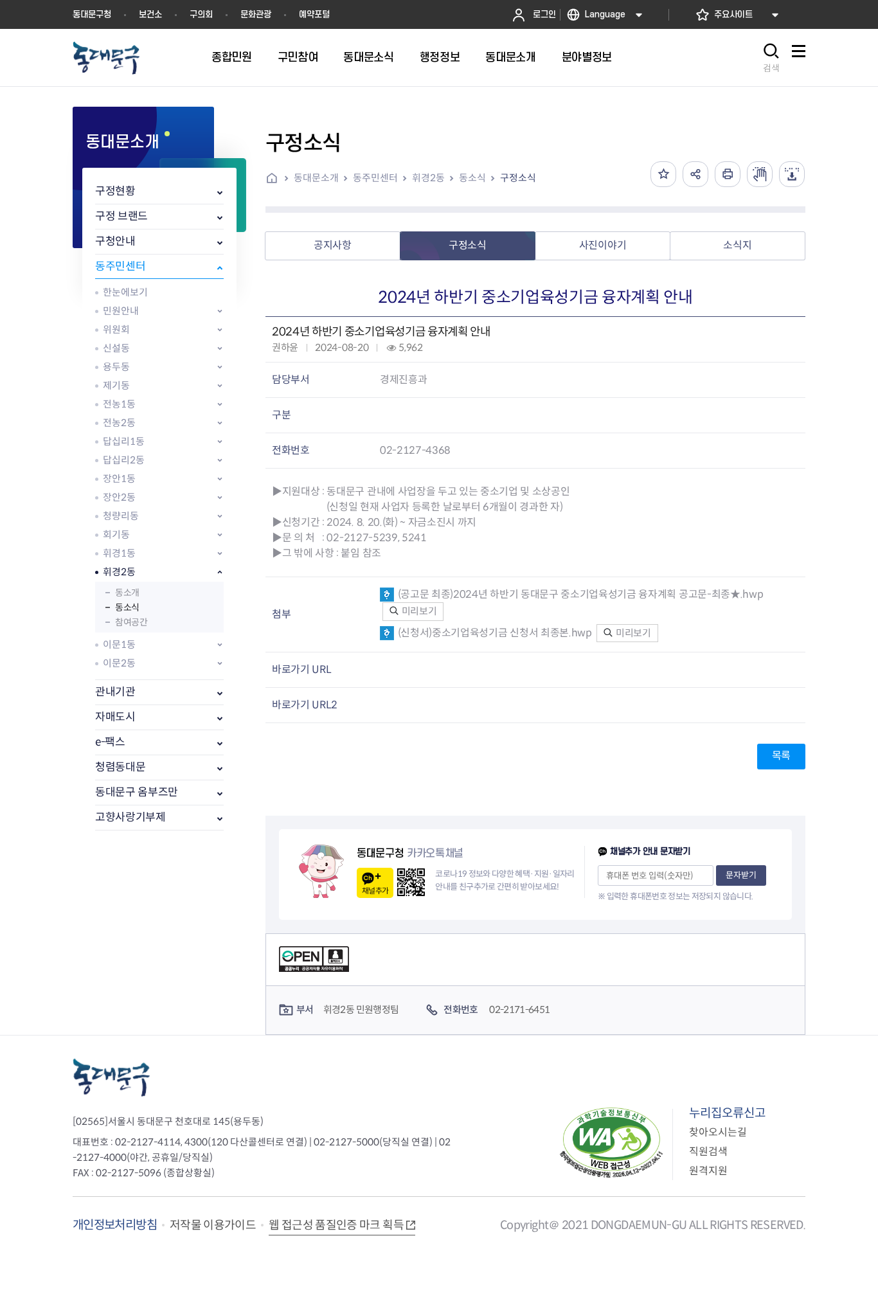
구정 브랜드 (121, 216)
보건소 (150, 14)
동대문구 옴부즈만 (136, 792)
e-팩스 (110, 742)
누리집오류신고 (727, 1113)
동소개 (127, 593)
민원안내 (121, 311)
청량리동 (121, 516)
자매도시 (115, 717)
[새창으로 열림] (760, 174)
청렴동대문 (120, 767)
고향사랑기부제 (130, 817)
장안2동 (119, 497)
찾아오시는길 (718, 1132)
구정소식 (518, 178)
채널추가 (375, 890)
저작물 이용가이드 (213, 1225)
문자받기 (741, 875)
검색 (771, 68)
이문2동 (119, 663)
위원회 (116, 329)
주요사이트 (733, 14)
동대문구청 (92, 14)
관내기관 (115, 692)
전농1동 (119, 404)
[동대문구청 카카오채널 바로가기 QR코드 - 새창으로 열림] (411, 882)
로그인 (544, 14)
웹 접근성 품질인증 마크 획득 (336, 1225)
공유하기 (695, 174)
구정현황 (115, 191)
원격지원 (708, 1171)
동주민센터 (120, 266)
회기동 (116, 534)
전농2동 (119, 423)
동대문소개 (316, 178)
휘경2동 (119, 572)
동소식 (127, 607)
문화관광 (255, 14)
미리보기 (418, 611)
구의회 (201, 14)
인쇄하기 (727, 174)
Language (605, 14)
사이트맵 (798, 58)
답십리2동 (124, 460)
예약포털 (314, 14)
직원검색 (708, 1151)
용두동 (116, 367)
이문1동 (119, 644)
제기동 (116, 385)
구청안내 (115, 241)
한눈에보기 (125, 292)
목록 (781, 755)
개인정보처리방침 (115, 1224)
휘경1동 (119, 553)
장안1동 (119, 478)
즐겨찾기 (663, 174)
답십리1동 (124, 441)
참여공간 (131, 622)
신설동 (116, 348)
